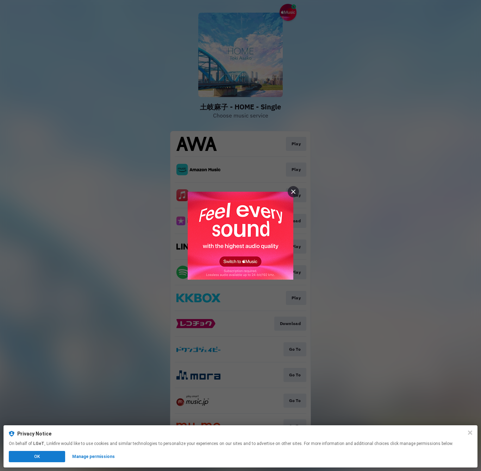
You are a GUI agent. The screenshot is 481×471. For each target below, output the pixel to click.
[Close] (470, 432)
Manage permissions (93, 456)
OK (37, 456)
